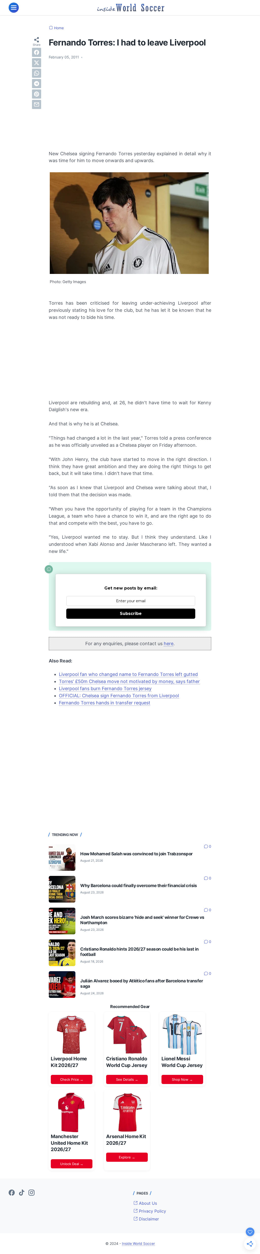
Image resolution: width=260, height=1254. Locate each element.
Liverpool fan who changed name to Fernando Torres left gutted (128, 674)
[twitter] (36, 62)
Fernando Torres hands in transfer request (104, 702)
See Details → (127, 1079)
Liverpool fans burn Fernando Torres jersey (105, 688)
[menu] (14, 8)
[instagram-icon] (31, 1193)
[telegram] (36, 83)
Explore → (127, 1157)
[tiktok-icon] (22, 1193)
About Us (147, 1203)
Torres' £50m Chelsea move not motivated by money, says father (129, 681)
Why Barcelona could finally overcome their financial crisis (138, 885)
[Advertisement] (130, 101)
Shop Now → (182, 1079)
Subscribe (131, 613)
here (168, 643)
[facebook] (36, 52)
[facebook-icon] (12, 1193)
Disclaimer (148, 1218)
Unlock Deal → (71, 1164)
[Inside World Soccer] (131, 7)
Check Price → (71, 1079)
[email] (36, 104)
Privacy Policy (152, 1211)
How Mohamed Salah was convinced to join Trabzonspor (136, 853)
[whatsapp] (36, 73)
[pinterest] (36, 94)
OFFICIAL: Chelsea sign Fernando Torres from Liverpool (119, 695)
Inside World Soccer (138, 1243)
